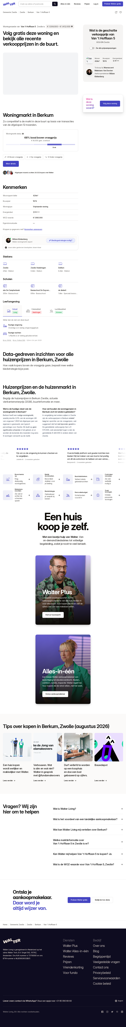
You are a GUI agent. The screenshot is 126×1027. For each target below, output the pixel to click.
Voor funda (70, 973)
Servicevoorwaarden (106, 978)
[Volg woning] (120, 12)
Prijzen (87, 4)
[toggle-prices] (92, 48)
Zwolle (22, 12)
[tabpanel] (40, 328)
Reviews (77, 4)
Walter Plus (70, 946)
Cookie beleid (102, 983)
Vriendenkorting (73, 967)
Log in (96, 4)
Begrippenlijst (102, 956)
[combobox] (38, 4)
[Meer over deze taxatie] (72, 26)
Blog (96, 951)
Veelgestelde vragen (106, 962)
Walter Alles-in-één (76, 951)
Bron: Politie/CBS (19, 340)
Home (5, 925)
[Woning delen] (116, 12)
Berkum (31, 12)
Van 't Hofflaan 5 (43, 12)
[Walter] (9, 4)
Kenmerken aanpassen (33, 229)
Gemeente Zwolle (10, 12)
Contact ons (101, 967)
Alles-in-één (65, 4)
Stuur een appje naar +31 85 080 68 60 (54, 1001)
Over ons (99, 946)
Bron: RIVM (7, 340)
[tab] (12, 311)
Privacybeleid (102, 973)
